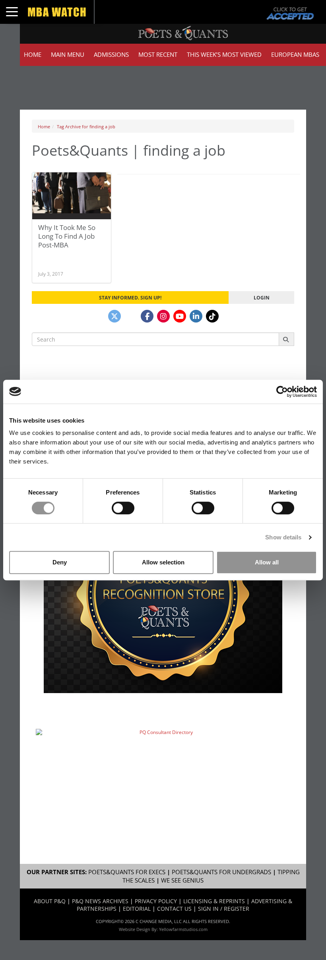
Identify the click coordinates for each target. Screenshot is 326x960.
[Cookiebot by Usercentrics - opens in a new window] (282, 392)
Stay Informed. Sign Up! (130, 297)
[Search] (286, 339)
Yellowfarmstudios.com (183, 929)
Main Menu (67, 54)
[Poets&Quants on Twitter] (114, 316)
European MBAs (295, 54)
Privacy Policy (156, 901)
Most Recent (157, 54)
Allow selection (163, 562)
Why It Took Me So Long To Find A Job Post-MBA (66, 236)
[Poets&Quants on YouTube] (179, 316)
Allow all (267, 562)
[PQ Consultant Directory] (163, 768)
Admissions (111, 54)
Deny (59, 562)
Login (262, 297)
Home (32, 54)
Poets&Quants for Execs (126, 872)
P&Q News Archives (100, 901)
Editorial (137, 908)
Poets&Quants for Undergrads (221, 872)
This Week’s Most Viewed (224, 54)
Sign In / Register (223, 908)
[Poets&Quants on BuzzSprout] (130, 316)
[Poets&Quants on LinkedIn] (196, 316)
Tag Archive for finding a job (86, 126)
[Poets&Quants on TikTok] (212, 316)
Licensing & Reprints (214, 901)
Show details (283, 537)
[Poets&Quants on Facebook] (147, 316)
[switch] (123, 508)
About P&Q (50, 901)
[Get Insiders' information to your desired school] (163, 593)
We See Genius (182, 880)
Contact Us (174, 908)
